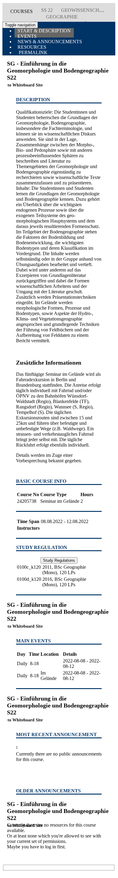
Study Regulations (59, 560)
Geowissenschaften (88, 10)
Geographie (62, 16)
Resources (32, 47)
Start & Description (44, 30)
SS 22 (47, 10)
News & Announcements (50, 41)
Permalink (33, 52)
